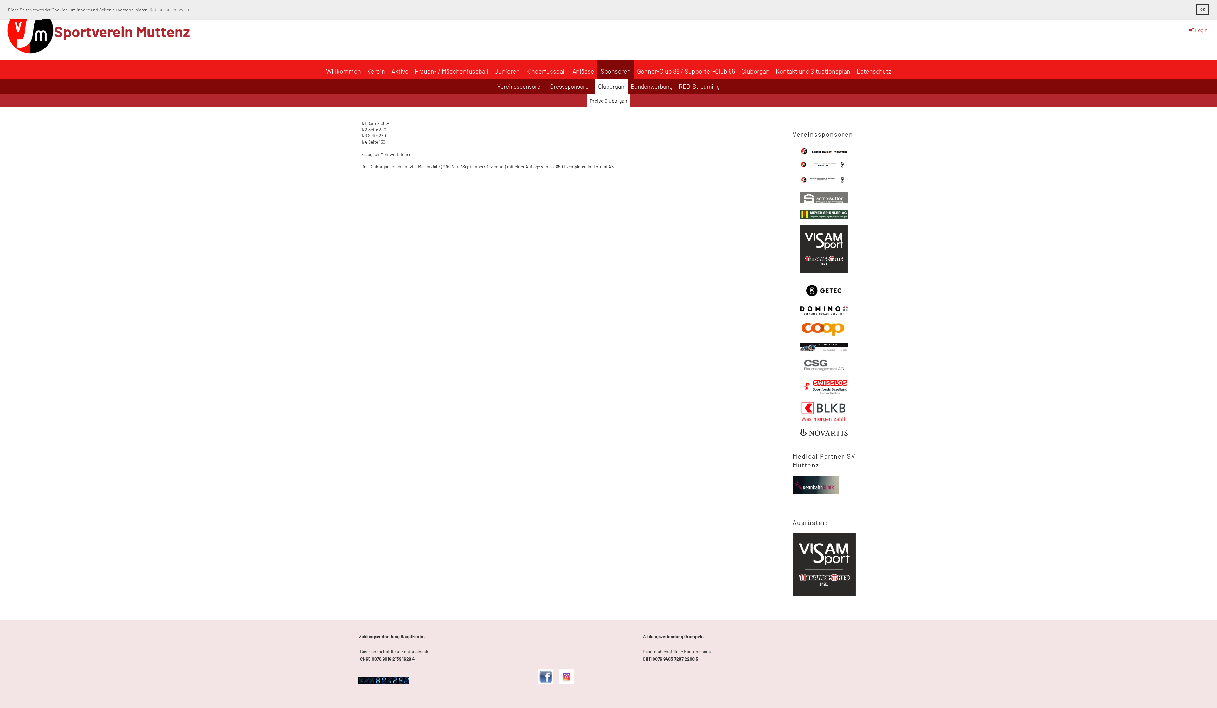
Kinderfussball (546, 71)
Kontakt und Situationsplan (813, 71)
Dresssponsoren (571, 86)
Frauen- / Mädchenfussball (451, 71)
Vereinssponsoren (520, 86)
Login (1201, 30)
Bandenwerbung (652, 86)
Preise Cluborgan (608, 101)
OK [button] (1202, 9)
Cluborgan (755, 71)
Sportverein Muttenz (122, 31)
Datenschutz (874, 71)
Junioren (507, 71)
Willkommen (343, 71)
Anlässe (583, 71)
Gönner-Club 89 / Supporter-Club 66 (686, 71)
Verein (376, 71)
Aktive (400, 71)
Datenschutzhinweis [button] (169, 9)
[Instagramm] (566, 682)
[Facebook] (545, 682)
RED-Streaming (699, 86)
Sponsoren (616, 71)
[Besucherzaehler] (383, 682)
